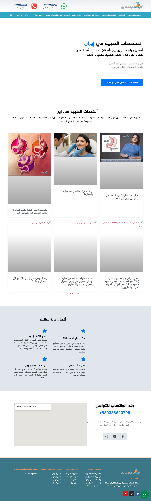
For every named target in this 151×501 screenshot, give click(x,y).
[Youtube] (18, 15)
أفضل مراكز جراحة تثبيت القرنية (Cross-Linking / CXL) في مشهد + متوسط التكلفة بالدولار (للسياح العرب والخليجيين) (122, 283)
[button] (11, 15)
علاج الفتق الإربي (38, 336)
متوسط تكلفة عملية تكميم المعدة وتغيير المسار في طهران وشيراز (30, 211)
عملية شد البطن (77, 366)
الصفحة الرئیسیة (134, 15)
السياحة (122, 15)
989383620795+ (50, 5)
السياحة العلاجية (109, 15)
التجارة (67, 15)
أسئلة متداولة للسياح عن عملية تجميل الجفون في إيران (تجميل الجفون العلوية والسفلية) (77, 281)
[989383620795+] (64, 6)
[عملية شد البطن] (83, 359)
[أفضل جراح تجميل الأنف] (83, 331)
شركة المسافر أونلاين (53, 15)
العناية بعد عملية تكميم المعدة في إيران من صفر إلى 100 (122, 197)
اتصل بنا (38, 15)
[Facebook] (26, 15)
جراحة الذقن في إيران (36, 366)
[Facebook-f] (123, 436)
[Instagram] (22, 15)
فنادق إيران (77, 15)
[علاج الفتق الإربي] (45, 331)
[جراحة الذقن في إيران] (45, 359)
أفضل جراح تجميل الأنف (73, 338)
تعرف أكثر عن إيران (91, 15)
